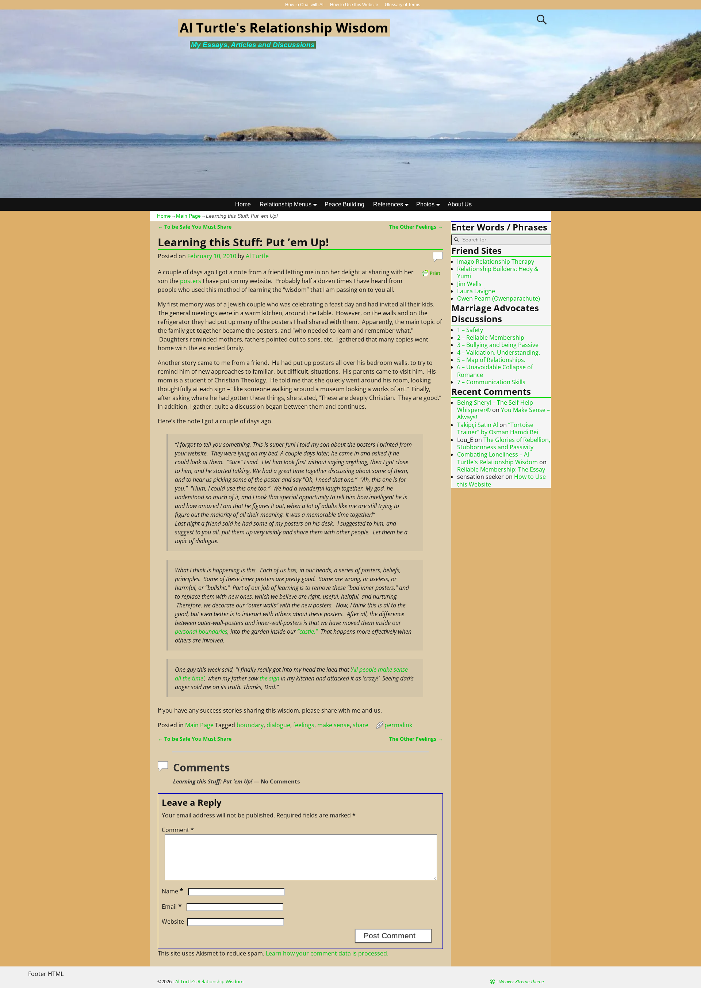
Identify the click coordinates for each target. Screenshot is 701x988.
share (360, 725)
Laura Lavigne (476, 291)
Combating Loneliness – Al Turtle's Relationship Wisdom (497, 458)
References (388, 204)
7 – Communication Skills (491, 382)
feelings (303, 725)
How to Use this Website (354, 4)
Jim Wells (469, 284)
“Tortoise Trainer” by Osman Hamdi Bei (497, 428)
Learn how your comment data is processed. (327, 953)
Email (172, 907)
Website (173, 922)
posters (190, 281)
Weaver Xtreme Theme (521, 981)
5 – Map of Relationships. (491, 360)
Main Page (188, 216)
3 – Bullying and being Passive (498, 345)
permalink (398, 725)
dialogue (278, 725)
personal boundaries (201, 631)
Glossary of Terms (402, 4)
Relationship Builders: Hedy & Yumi (498, 272)
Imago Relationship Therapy (495, 262)
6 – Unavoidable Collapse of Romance (495, 370)
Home (243, 204)
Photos (425, 204)
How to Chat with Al (304, 4)
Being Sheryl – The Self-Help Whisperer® (495, 406)
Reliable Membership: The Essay (501, 469)
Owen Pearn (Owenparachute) (498, 298)
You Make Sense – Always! (503, 413)
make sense (333, 725)
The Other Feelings (416, 226)
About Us (460, 204)
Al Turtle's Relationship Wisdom (284, 28)
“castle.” (308, 631)
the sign (269, 678)
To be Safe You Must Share (194, 226)
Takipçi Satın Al (477, 425)
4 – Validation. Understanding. (498, 352)
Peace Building (344, 204)
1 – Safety (470, 330)
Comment (178, 830)
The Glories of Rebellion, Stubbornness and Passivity (503, 443)
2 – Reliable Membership (490, 337)
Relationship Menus (285, 204)
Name (172, 891)
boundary (250, 725)
